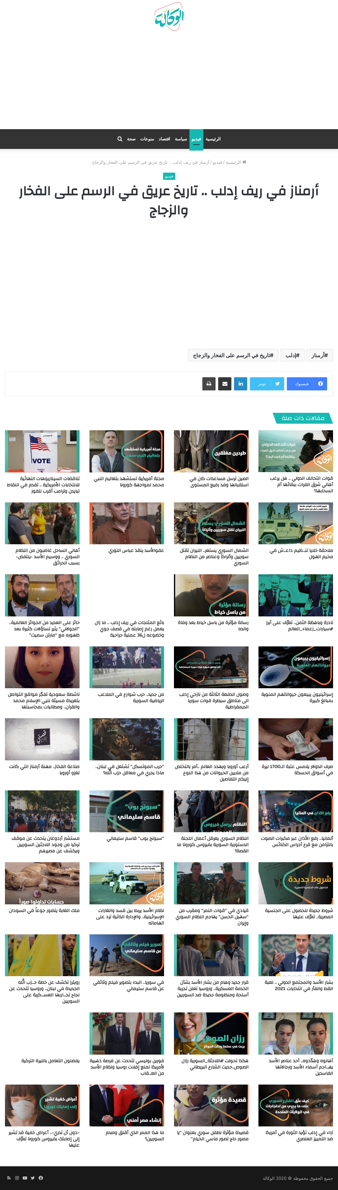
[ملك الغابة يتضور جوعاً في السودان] (42, 883)
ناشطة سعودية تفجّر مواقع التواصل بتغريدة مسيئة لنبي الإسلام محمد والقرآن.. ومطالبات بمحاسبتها (44, 700)
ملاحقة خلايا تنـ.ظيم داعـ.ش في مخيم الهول (301, 553)
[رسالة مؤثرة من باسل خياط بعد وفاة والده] (211, 595)
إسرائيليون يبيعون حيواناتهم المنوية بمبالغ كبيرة (297, 697)
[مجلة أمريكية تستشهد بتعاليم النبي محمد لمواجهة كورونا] (126, 451)
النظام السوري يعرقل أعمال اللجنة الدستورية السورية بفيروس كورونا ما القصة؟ (213, 844)
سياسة (181, 138)
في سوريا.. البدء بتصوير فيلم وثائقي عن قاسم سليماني (128, 985)
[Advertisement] (169, 83)
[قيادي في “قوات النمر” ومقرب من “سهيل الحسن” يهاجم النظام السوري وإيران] (211, 883)
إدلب (291, 355)
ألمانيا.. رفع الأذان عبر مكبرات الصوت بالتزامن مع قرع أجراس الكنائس (297, 841)
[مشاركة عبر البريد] (224, 383)
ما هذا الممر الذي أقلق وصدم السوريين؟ (135, 1135)
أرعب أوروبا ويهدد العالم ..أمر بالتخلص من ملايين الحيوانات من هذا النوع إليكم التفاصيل (212, 772)
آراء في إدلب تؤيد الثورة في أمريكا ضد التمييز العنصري (299, 1135)
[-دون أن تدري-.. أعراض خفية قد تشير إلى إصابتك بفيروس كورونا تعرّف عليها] (42, 1105)
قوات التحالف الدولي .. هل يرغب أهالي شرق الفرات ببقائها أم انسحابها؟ (301, 484)
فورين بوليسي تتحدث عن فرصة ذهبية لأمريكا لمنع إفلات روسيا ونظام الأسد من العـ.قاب (127, 1067)
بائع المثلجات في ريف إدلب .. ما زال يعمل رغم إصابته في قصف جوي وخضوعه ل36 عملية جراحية (129, 628)
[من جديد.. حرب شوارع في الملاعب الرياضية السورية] (126, 667)
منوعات (147, 138)
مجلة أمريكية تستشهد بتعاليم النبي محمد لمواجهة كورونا (129, 481)
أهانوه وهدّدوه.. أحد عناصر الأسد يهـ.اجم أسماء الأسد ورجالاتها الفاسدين (301, 1067)
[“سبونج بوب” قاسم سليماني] (126, 811)
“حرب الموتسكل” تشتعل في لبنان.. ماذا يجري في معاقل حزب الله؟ (129, 769)
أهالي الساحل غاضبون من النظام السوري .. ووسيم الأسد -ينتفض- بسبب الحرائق (48, 556)
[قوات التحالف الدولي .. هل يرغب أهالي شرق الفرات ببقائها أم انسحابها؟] (295, 451)
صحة (131, 138)
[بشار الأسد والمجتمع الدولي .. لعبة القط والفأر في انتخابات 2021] (295, 955)
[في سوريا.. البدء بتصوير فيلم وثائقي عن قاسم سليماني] (126, 955)
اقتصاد (164, 138)
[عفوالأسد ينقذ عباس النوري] (126, 523)
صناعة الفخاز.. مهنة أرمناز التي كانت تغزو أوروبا (44, 769)
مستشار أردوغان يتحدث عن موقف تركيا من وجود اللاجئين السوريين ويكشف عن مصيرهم (46, 844)
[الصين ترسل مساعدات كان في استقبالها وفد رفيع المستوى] (211, 451)
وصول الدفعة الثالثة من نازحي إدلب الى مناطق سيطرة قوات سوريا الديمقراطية (214, 700)
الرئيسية (213, 138)
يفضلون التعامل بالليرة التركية (50, 1061)
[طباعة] (209, 383)
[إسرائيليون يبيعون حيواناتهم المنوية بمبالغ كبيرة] (295, 667)
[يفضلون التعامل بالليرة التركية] (42, 1033)
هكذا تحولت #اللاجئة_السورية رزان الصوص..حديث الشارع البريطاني (215, 1064)
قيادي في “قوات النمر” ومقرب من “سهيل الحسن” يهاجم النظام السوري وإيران (212, 916)
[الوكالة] (168, 16)
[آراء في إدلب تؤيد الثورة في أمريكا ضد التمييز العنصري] (295, 1105)
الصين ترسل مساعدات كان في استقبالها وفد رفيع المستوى (219, 481)
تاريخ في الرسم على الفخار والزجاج (231, 355)
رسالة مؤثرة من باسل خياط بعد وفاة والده (213, 625)
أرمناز (318, 355)
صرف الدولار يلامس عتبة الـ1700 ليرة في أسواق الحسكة (297, 769)
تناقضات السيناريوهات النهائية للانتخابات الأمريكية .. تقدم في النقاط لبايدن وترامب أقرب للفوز (43, 485)
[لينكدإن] (240, 383)
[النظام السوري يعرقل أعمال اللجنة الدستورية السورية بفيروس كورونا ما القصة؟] (211, 811)
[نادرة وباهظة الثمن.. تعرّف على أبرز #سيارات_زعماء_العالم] (295, 595)
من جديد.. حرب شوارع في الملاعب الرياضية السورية (131, 697)
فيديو (196, 138)
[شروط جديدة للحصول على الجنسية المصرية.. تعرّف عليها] (295, 883)
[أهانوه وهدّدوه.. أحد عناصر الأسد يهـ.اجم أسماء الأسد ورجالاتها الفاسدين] (295, 1033)
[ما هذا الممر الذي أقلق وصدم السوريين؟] (126, 1105)
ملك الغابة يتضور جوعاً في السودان (44, 910)
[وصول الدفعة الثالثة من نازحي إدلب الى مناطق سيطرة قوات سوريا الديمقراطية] (211, 667)
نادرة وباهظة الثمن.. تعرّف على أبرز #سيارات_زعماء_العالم (299, 625)
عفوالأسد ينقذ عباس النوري (136, 550)
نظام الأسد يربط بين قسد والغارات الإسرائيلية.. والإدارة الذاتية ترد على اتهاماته (130, 916)
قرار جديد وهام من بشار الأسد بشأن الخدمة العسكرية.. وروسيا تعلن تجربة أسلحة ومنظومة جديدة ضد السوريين (213, 988)
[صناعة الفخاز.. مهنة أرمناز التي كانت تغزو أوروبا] (42, 739)
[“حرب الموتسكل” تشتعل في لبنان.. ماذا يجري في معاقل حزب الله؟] (126, 739)
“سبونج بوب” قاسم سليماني (135, 838)
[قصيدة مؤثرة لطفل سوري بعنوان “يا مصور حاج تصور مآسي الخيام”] (211, 1105)
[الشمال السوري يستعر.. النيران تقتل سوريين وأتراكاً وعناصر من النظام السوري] (211, 523)
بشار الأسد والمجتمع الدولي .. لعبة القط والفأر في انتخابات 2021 (299, 985)
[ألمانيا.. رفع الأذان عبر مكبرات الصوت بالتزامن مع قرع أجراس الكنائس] (295, 811)
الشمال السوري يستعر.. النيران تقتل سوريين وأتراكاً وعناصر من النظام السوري (214, 556)
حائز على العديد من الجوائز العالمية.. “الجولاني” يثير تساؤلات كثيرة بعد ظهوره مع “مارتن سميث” (44, 628)
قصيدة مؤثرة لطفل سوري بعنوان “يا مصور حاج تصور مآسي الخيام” (213, 1135)
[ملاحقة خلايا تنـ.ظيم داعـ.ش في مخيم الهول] (295, 523)
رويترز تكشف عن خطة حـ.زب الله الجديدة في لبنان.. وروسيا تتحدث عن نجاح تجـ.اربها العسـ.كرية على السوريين (44, 992)
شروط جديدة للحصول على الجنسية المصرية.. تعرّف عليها (299, 913)
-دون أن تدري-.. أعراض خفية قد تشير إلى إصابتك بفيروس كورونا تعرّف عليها (44, 1138)
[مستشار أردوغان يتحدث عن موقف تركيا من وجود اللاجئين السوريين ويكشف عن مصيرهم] (42, 811)
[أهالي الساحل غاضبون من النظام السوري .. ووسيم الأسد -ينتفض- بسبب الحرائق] (42, 523)
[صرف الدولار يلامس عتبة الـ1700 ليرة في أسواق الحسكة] (295, 739)
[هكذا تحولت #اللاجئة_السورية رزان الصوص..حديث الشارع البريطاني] (211, 1033)
